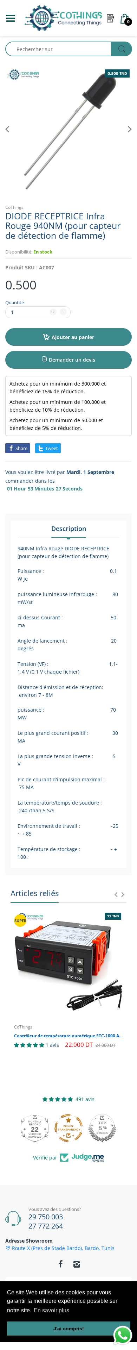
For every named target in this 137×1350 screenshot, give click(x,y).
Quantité (14, 302)
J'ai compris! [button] (68, 1328)
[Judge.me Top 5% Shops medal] (102, 1128)
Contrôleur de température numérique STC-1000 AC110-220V (68, 1036)
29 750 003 (45, 1216)
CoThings (14, 207)
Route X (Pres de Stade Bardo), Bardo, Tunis (63, 1248)
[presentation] (115, 894)
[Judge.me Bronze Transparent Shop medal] (68, 1128)
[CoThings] (63, 17)
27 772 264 (45, 1226)
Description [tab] (68, 528)
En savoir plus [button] (51, 1310)
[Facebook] (60, 1264)
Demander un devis (71, 359)
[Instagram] (76, 1264)
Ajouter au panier (73, 337)
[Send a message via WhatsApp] (123, 1335)
